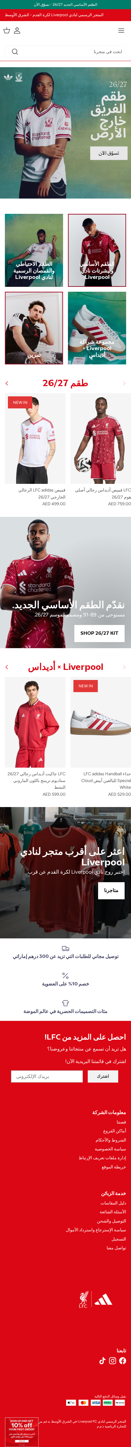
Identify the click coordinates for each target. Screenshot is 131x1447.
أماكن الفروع (114, 1131)
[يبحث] (15, 51)
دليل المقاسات (113, 1203)
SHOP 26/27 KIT (99, 633)
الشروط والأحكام (111, 1140)
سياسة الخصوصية (110, 1149)
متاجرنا (111, 890)
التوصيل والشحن (111, 1221)
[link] (22, 1432)
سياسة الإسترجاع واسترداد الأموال (96, 1230)
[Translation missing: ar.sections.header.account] (20, 30)
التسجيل (119, 1239)
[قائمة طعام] (121, 30)
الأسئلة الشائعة (113, 1212)
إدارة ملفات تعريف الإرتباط (102, 1157)
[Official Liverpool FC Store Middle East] (65, 29)
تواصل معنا (116, 1248)
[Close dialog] (39, 1421)
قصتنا (121, 1122)
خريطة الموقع (114, 1167)
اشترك (103, 1076)
